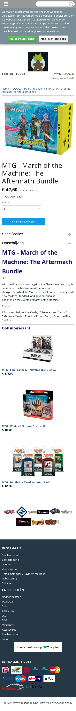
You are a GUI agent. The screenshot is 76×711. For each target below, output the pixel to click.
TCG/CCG (16, 88)
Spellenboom (10, 555)
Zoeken (70, 4)
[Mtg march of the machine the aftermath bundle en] (38, 128)
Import (6, 639)
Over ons (7, 564)
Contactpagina (10, 560)
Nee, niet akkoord (53, 39)
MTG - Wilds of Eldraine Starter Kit (24, 426)
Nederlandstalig (11, 597)
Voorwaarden (10, 569)
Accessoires (9, 629)
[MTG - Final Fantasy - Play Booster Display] (38, 349)
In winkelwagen (24, 221)
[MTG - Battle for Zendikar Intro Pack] (38, 461)
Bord (5, 606)
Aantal (6, 202)
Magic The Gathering (35, 88)
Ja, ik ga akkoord (22, 39)
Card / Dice (8, 611)
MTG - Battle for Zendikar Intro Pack (26, 482)
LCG (4, 615)
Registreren (21, 74)
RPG (4, 620)
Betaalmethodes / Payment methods (23, 574)
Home (5, 88)
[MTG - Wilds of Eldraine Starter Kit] (38, 405)
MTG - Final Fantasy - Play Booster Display (29, 370)
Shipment (7, 583)
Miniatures (8, 625)
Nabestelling (9, 578)
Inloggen (7, 74)
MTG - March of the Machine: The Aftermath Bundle (36, 90)
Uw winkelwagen (63, 74)
